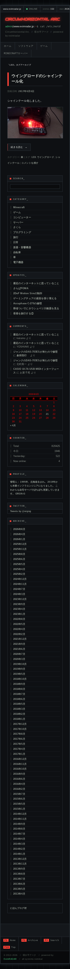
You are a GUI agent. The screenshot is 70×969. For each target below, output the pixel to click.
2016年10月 (20, 768)
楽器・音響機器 (22, 247)
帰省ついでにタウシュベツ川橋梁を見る (36, 308)
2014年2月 (19, 848)
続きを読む (19, 147)
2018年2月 (19, 713)
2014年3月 (19, 843)
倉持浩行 (23, 355)
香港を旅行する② (23, 313)
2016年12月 (20, 759)
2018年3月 (19, 708)
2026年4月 (19, 534)
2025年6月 (19, 559)
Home (10, 940)
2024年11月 (20, 584)
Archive (30, 940)
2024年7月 (19, 589)
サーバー (18, 222)
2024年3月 (19, 594)
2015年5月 (19, 803)
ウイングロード (45, 157)
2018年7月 (19, 694)
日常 (15, 242)
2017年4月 (19, 748)
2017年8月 (19, 733)
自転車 (17, 252)
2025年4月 (19, 569)
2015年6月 (19, 798)
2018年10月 (20, 679)
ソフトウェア (25, 46)
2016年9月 (19, 773)
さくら (17, 227)
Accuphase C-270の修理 (27, 303)
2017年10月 (20, 729)
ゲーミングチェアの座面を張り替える (35, 298)
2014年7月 (19, 833)
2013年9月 (19, 868)
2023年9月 (19, 604)
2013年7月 (19, 878)
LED (34, 157)
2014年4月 (19, 838)
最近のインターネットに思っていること (36, 283)
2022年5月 (19, 624)
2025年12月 (20, 544)
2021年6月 (19, 649)
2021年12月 (20, 638)
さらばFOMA (20, 288)
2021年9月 (19, 644)
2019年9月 (19, 668)
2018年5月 (19, 703)
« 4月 (13, 425)
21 (47, 414)
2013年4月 (19, 893)
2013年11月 (20, 863)
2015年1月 (19, 808)
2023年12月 (20, 599)
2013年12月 (20, 858)
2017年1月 (19, 754)
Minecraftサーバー (16, 53)
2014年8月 (19, 828)
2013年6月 (19, 883)
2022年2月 (19, 634)
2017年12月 (20, 724)
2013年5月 (19, 888)
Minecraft (18, 207)
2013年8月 (19, 873)
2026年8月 (19, 529)
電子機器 (18, 262)
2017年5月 (19, 743)
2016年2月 (19, 788)
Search (52, 940)
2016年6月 (19, 778)
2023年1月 (19, 614)
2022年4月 (19, 629)
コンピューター (22, 217)
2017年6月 (19, 738)
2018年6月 (19, 699)
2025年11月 (20, 549)
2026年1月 (19, 539)
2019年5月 (19, 673)
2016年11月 (20, 764)
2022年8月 (19, 619)
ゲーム (44, 46)
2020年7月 (19, 654)
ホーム (7, 46)
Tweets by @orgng (20, 511)
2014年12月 (20, 813)
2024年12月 (20, 579)
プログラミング (22, 232)
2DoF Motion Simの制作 (27, 293)
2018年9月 (19, 684)
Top (10, 947)
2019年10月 (20, 664)
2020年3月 (19, 659)
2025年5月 (19, 564)
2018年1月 (19, 719)
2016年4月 (19, 783)
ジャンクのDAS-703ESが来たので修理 (35, 351)
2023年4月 (19, 609)
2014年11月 (20, 818)
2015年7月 (19, 794)
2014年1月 (19, 853)
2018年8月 (19, 689)
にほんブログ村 (18, 908)
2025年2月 (19, 574)
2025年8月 (19, 554)
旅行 (15, 237)
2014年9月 (19, 823)
